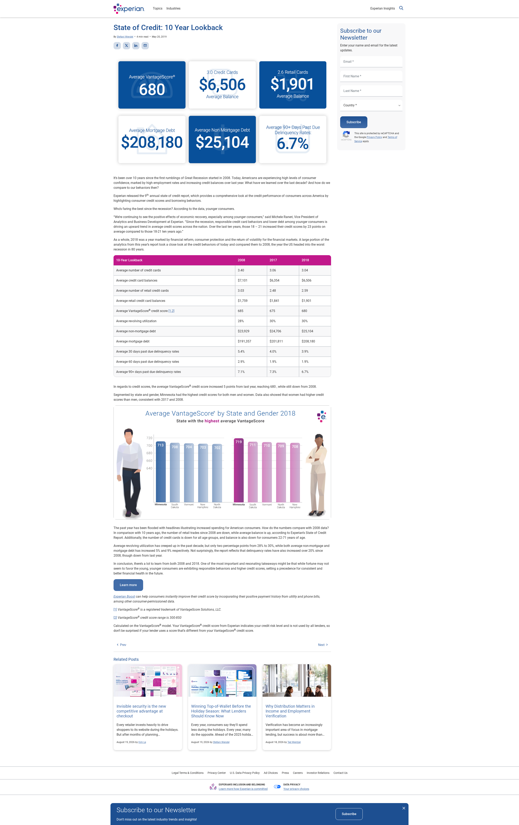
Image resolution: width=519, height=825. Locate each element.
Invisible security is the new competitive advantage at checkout (141, 711)
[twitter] (126, 45)
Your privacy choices (296, 788)
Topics (157, 8)
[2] (115, 618)
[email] (145, 45)
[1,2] (171, 311)
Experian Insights (382, 8)
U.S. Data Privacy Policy (245, 772)
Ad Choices (271, 772)
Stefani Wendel (125, 36)
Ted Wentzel (294, 742)
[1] (115, 609)
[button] (401, 8)
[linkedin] (135, 45)
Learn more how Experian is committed (243, 788)
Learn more (128, 585)
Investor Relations (318, 772)
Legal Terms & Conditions (188, 772)
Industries (173, 8)
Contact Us (340, 772)
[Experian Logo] (129, 8)
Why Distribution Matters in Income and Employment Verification (290, 711)
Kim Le (142, 742)
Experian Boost (124, 596)
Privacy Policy (374, 137)
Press (285, 772)
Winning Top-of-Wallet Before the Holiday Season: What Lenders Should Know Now (221, 711)
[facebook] (117, 45)
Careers (298, 772)
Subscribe (353, 122)
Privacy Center (217, 772)
